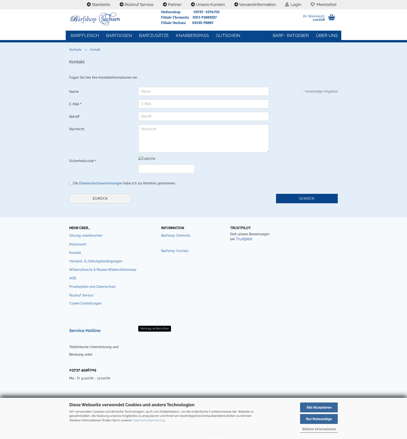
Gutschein (228, 35)
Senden (306, 198)
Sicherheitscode (82, 161)
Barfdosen (119, 35)
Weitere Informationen (319, 429)
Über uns (327, 35)
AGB (72, 278)
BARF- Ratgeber (291, 35)
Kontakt (75, 253)
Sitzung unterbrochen (85, 235)
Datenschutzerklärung (149, 420)
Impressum (77, 244)
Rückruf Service (139, 4)
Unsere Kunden (210, 4)
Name (74, 91)
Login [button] (295, 4)
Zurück (100, 198)
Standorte (100, 4)
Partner (174, 4)
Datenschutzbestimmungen (100, 183)
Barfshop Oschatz (175, 251)
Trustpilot (244, 239)
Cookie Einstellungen (85, 303)
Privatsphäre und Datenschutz (92, 287)
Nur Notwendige (319, 419)
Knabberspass (192, 35)
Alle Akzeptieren (319, 407)
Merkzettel (326, 4)
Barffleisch (85, 35)
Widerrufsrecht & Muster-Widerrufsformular (103, 270)
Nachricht (76, 129)
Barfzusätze (154, 35)
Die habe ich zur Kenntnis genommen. (124, 183)
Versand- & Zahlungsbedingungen (95, 261)
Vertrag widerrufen (154, 328)
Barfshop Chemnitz (176, 235)
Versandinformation (257, 4)
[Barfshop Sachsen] (111, 18)
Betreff (74, 116)
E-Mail (74, 104)
